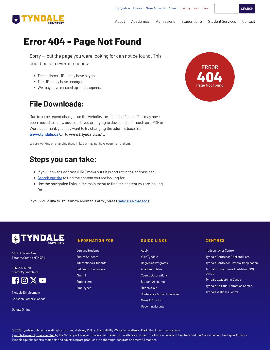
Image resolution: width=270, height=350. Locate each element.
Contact (248, 21)
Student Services (222, 21)
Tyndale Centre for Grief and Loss (227, 256)
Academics (140, 21)
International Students (91, 263)
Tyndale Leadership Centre (224, 279)
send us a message (133, 200)
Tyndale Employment (26, 292)
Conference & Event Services (160, 294)
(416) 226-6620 (21, 268)
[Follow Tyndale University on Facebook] (15, 281)
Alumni (173, 8)
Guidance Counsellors (90, 269)
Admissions (165, 21)
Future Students (87, 256)
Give (205, 8)
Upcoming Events (152, 306)
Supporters (84, 281)
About (120, 21)
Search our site (50, 177)
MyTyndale (122, 8)
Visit (196, 8)
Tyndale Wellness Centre (222, 292)
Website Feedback (127, 330)
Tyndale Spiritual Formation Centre (229, 286)
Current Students (87, 250)
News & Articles (151, 300)
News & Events (156, 8)
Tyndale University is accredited (33, 335)
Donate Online (21, 309)
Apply (186, 8)
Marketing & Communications (160, 330)
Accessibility (105, 330)
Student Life (191, 21)
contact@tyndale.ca (25, 272)
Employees (83, 288)
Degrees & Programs (154, 263)
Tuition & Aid (149, 288)
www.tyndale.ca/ (45, 134)
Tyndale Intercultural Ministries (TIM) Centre (230, 271)
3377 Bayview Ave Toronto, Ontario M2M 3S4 (28, 255)
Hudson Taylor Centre (220, 250)
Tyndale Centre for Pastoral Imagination (232, 263)
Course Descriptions (154, 275)
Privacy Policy (85, 330)
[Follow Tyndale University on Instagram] (24, 281)
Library (138, 8)
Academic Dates (151, 269)
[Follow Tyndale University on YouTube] (42, 281)
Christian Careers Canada (28, 299)
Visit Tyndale (149, 256)
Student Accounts (153, 281)
